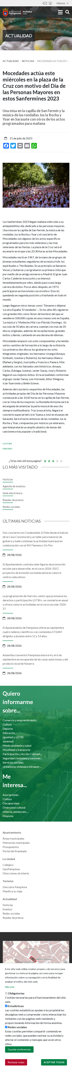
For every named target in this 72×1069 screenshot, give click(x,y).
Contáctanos (44, 3)
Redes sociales (11, 506)
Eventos (7, 909)
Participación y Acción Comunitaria (23, 754)
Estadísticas (16, 1006)
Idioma (60, 3)
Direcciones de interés (16, 873)
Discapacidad (11, 803)
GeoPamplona (11, 869)
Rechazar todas (16, 1062)
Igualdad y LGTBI (13, 737)
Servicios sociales (13, 762)
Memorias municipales (16, 842)
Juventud (8, 741)
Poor (44, 459)
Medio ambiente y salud (17, 745)
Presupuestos (11, 847)
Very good (61, 459)
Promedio (53, 459)
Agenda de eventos (14, 486)
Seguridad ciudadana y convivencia (23, 758)
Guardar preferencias (19, 1049)
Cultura (7, 443)
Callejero (8, 864)
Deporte (8, 728)
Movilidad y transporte (16, 749)
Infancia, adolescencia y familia (16, 811)
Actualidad (11, 60)
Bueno (57, 459)
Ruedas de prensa (13, 500)
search (66, 12)
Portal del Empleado (15, 851)
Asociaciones (11, 794)
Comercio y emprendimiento (20, 720)
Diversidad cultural (14, 807)
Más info (9, 986)
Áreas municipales (13, 838)
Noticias (28, 60)
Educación (9, 732)
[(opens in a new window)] (36, 959)
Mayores (7, 448)
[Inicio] (17, 12)
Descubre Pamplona (15, 887)
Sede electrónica (50, 3)
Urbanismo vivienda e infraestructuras (23, 766)
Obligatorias (16, 993)
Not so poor (49, 459)
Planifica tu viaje (12, 891)
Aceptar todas (54, 1062)
